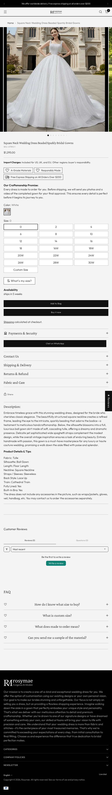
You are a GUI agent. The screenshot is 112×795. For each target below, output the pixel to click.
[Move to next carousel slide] (105, 660)
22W (56, 255)
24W (91, 255)
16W (56, 248)
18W (91, 248)
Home (10, 22)
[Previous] (4, 3)
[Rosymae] (56, 12)
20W (21, 255)
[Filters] (7, 549)
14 (56, 241)
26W (20, 262)
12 (21, 241)
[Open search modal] (101, 12)
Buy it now (56, 312)
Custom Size (20, 269)
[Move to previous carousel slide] (99, 660)
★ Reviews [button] (108, 401)
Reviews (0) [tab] (30, 540)
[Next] (107, 3)
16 (91, 241)
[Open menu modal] (5, 12)
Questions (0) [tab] (82, 540)
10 (91, 234)
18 (21, 248)
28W (56, 262)
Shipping (9, 322)
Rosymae (25, 779)
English (7, 775)
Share (10, 394)
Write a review (56, 563)
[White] (7, 211)
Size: (7, 220)
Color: (11, 205)
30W (91, 262)
